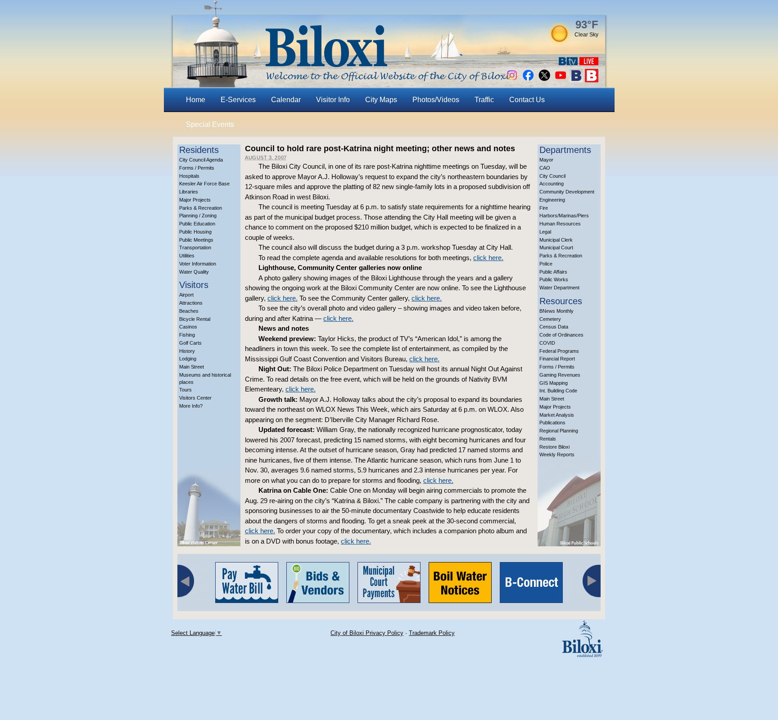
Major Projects (195, 199)
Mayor (546, 159)
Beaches (189, 311)
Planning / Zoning (198, 215)
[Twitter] (544, 80)
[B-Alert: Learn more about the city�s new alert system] (591, 80)
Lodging (187, 358)
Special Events (210, 124)
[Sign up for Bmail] (576, 80)
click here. (488, 257)
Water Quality (194, 271)
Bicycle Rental (194, 319)
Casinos (188, 326)
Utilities (186, 255)
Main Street (191, 366)
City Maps (381, 100)
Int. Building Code (558, 390)
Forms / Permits (196, 168)
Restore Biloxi (554, 447)
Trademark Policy (432, 633)
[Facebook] (528, 80)
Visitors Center (195, 397)
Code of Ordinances (561, 335)
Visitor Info (333, 100)
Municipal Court (556, 247)
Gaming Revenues (559, 375)
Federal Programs (559, 351)
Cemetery (550, 319)
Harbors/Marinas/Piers (564, 215)
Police (545, 263)
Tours (185, 389)
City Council (552, 176)
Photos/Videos (435, 100)
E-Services (238, 100)
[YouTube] (560, 80)
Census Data (553, 326)
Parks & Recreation (200, 208)
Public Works (553, 279)
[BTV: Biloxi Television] (568, 63)
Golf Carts (190, 343)
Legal (545, 231)
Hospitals (189, 176)
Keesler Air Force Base (204, 183)
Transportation (195, 247)
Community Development (566, 191)
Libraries (188, 191)
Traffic (484, 100)
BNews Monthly (556, 311)
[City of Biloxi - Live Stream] (588, 63)
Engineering (552, 199)
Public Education (197, 223)
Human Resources (560, 223)
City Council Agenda (201, 159)
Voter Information (197, 263)
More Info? (191, 406)
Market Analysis (556, 415)
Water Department (559, 287)
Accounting (551, 183)
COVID (547, 343)
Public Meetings (196, 240)
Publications (552, 422)
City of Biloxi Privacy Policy (366, 633)
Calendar (286, 100)
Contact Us (527, 100)
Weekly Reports (556, 454)
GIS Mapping (553, 383)
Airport (186, 294)
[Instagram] (512, 80)
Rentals (547, 438)
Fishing (187, 335)
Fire (543, 208)
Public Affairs (553, 271)
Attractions (191, 303)
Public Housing (195, 231)
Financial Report (557, 358)
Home (195, 100)
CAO (544, 168)
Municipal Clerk (556, 240)
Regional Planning (558, 430)
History (187, 351)
